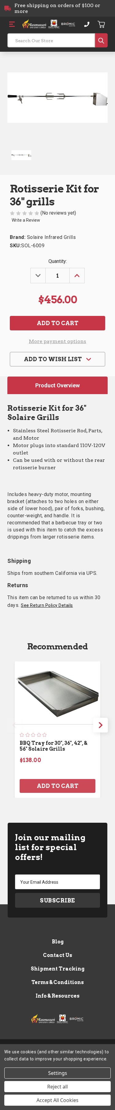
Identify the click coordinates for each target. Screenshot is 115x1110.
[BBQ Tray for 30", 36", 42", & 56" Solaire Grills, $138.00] (57, 692)
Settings (57, 1073)
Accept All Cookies (57, 1100)
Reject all (57, 1086)
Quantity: (57, 261)
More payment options (57, 341)
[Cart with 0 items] (101, 24)
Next (100, 725)
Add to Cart (58, 786)
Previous (14, 725)
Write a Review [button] (26, 220)
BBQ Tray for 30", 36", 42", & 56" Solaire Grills (53, 746)
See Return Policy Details (47, 605)
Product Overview (57, 385)
